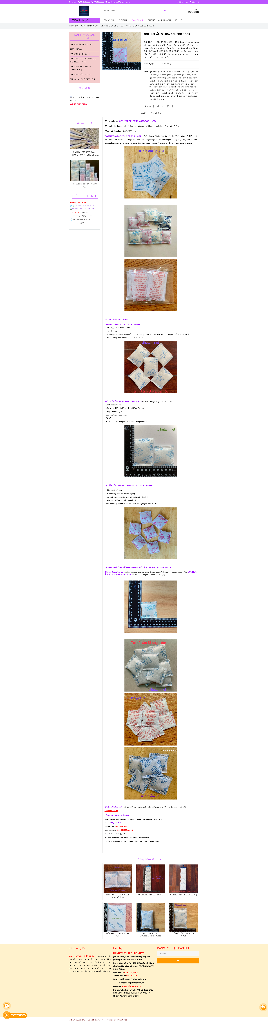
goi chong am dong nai (182, 87)
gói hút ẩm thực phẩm (160, 78)
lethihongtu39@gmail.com (119, 2)
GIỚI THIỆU (124, 20)
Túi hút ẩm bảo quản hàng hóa (84, 185)
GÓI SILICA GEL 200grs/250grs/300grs (150, 934)
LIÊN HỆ (178, 20)
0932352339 (85, 2)
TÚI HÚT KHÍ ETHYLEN (80, 74)
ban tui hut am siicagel (178, 90)
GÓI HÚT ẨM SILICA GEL (106, 26)
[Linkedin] (163, 106)
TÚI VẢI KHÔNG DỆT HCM (82, 79)
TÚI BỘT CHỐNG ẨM (80, 54)
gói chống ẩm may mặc (184, 75)
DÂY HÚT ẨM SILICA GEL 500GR (117, 934)
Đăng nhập (183, 2)
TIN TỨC (151, 20)
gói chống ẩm (156, 72)
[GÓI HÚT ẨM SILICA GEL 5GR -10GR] (84, 11)
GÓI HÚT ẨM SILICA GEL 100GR (183, 934)
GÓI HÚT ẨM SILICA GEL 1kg (183, 895)
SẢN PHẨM (137, 20)
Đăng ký (195, 2)
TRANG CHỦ (109, 20)
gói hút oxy (161, 96)
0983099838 (99, 2)
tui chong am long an (159, 87)
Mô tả (143, 113)
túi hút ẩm (168, 72)
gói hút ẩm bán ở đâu (174, 81)
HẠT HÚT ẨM (76, 49)
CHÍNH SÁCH (164, 20)
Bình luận (156, 113)
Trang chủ (74, 26)
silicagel (178, 72)
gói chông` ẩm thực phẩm (184, 78)
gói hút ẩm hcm (162, 84)
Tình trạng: (149, 63)
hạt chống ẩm (156, 81)
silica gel (187, 72)
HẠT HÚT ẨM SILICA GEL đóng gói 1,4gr (117, 896)
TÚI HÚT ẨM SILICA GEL (81, 44)
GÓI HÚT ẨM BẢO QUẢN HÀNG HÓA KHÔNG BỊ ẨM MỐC (84, 154)
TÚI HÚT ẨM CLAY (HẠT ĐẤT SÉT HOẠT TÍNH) (83, 60)
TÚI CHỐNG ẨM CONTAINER (150, 895)
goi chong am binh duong (183, 84)
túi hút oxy (159, 99)
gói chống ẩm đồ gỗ (177, 93)
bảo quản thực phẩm (177, 96)
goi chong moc (165, 75)
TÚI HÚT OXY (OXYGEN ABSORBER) (80, 68)
